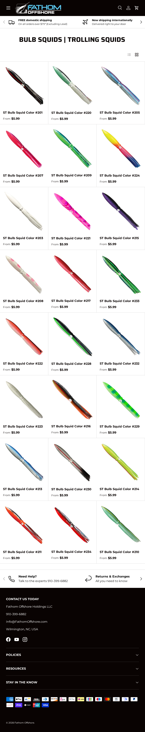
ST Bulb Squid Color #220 (71, 113)
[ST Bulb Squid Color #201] (24, 86)
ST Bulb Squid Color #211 (22, 552)
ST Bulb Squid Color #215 (119, 238)
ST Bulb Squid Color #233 (119, 301)
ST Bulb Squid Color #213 (22, 489)
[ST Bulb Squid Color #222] (24, 337)
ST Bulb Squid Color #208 (23, 301)
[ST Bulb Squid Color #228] (72, 337)
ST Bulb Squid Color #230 (71, 489)
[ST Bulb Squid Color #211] (24, 525)
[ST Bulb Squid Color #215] (121, 211)
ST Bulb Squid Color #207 (23, 175)
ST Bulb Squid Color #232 (119, 363)
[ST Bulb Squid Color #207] (24, 148)
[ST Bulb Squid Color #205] (121, 86)
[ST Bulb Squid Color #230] (72, 462)
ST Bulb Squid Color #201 (22, 112)
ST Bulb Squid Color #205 (120, 112)
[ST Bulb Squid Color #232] (121, 337)
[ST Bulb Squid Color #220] (72, 86)
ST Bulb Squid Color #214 (119, 489)
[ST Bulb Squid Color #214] (121, 462)
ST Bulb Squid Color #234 (71, 552)
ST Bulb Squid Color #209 (71, 175)
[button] (137, 8)
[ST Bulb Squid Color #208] (24, 274)
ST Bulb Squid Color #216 (71, 426)
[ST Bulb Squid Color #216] (72, 399)
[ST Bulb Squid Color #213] (24, 462)
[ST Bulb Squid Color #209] (72, 148)
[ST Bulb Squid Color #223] (24, 399)
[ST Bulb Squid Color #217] (72, 274)
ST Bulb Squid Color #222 (23, 363)
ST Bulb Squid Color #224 (120, 175)
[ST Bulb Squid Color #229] (121, 399)
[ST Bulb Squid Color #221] (72, 211)
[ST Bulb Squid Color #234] (72, 525)
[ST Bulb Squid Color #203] (24, 211)
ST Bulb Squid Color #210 (119, 552)
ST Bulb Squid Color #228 (71, 364)
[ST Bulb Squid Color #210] (121, 525)
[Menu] (8, 8)
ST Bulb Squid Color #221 (70, 238)
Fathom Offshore (24, 722)
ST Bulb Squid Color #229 (120, 426)
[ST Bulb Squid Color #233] (121, 274)
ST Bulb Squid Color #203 (23, 238)
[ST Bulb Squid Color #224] (121, 148)
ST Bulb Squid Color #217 (71, 301)
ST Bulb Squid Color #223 (23, 426)
